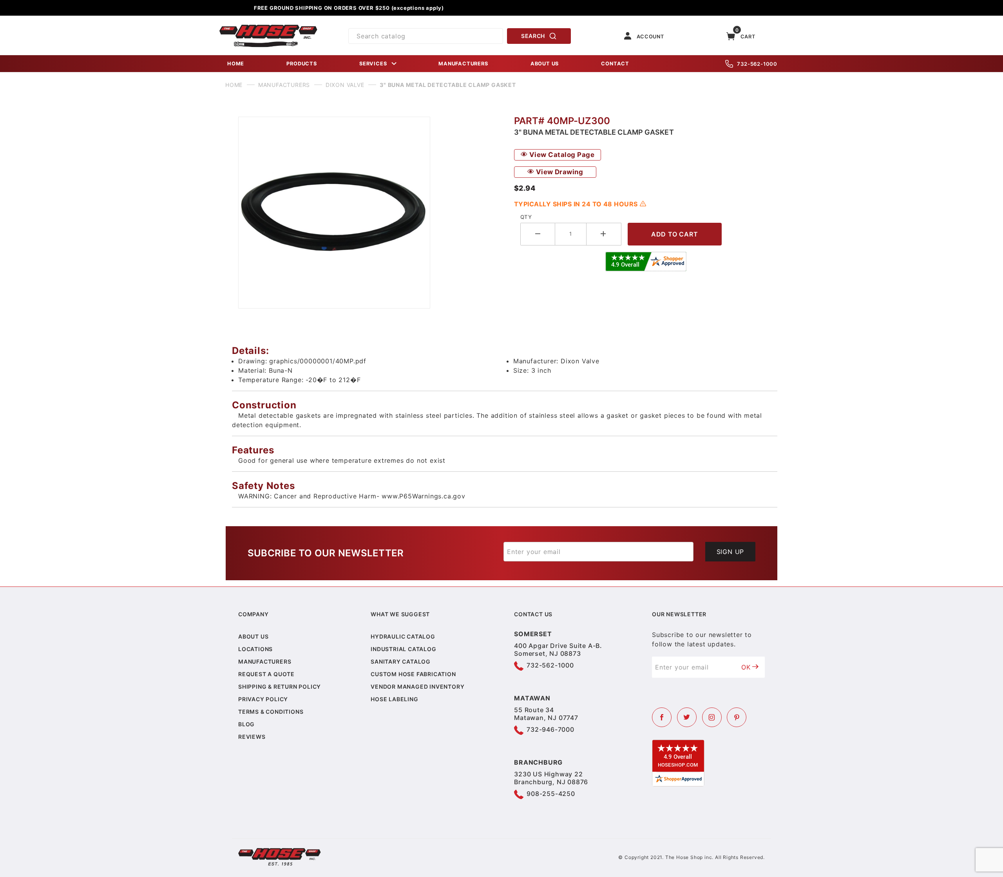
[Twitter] (687, 717)
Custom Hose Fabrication (413, 674)
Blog (246, 724)
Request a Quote (266, 674)
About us (253, 636)
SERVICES (373, 64)
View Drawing (558, 172)
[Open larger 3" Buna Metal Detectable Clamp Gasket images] (370, 213)
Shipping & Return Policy (279, 686)
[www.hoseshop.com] (268, 27)
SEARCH (533, 35)
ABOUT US (544, 64)
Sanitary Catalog (401, 661)
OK (746, 667)
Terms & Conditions (270, 711)
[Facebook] (662, 717)
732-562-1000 (757, 64)
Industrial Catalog (403, 649)
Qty (526, 217)
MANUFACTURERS (463, 64)
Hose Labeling (394, 699)
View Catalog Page (560, 155)
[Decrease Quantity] (537, 234)
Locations (255, 649)
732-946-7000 (550, 729)
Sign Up (730, 552)
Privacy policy (263, 699)
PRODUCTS (301, 64)
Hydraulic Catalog (403, 636)
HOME (235, 64)
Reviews (252, 736)
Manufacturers (264, 661)
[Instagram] (712, 717)
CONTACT (615, 64)
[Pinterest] (736, 717)
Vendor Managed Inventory (417, 686)
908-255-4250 (551, 794)
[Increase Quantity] (604, 234)
